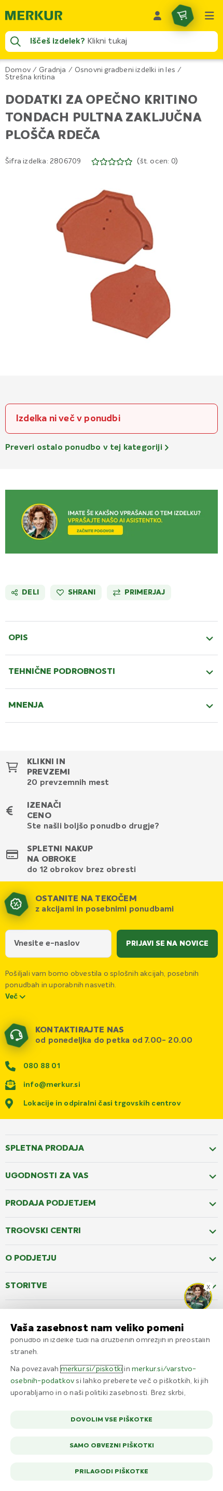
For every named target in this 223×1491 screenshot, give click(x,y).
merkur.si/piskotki (92, 1369)
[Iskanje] (15, 41)
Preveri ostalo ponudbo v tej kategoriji (84, 448)
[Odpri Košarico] (182, 15)
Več (12, 996)
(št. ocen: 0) (157, 161)
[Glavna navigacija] (209, 15)
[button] (111, 264)
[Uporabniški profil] (157, 15)
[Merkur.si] (33, 15)
